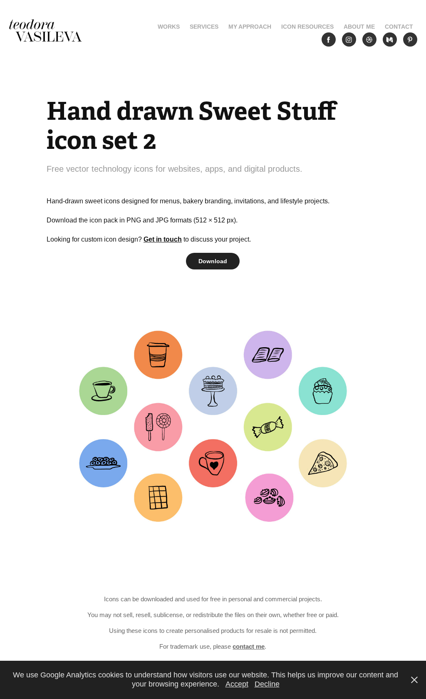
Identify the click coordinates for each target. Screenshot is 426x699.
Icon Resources (307, 26)
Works (169, 26)
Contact (399, 26)
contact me (249, 646)
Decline (267, 684)
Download (212, 261)
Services (204, 26)
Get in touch (163, 239)
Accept (236, 684)
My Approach (249, 26)
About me (359, 26)
